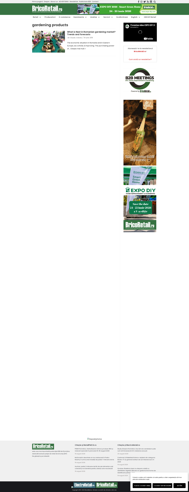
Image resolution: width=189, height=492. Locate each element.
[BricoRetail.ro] (47, 9)
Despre (46, 1)
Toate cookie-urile (142, 485)
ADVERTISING (64, 1)
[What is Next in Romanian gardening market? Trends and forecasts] (48, 42)
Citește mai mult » (78, 48)
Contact (95, 1)
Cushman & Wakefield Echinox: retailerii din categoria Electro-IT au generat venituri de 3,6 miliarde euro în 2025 (136, 460)
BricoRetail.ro (88, 490)
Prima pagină (37, 1)
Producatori (50, 17)
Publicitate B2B (85, 1)
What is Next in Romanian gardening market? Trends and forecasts (91, 33)
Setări (179, 485)
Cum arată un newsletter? (140, 59)
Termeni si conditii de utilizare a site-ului (104, 490)
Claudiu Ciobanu (76, 38)
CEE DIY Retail (150, 17)
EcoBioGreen (122, 17)
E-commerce (64, 17)
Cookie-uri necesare (162, 485)
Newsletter (74, 1)
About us (54, 1)
